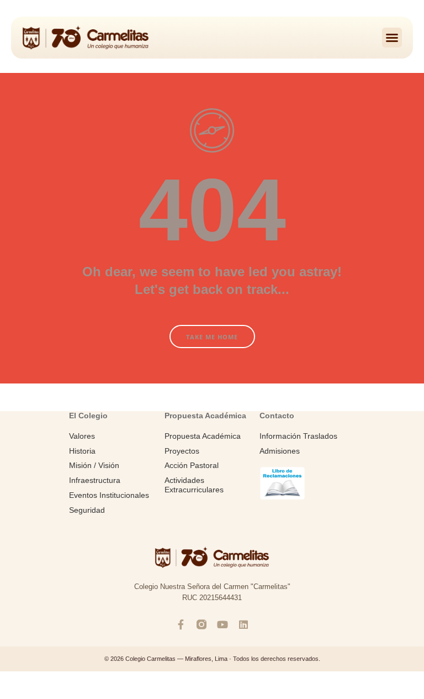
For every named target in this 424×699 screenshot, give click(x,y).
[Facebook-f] (181, 624)
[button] (392, 38)
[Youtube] (222, 624)
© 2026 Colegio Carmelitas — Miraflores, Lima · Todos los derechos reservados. (212, 658)
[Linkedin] (243, 624)
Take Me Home (212, 337)
